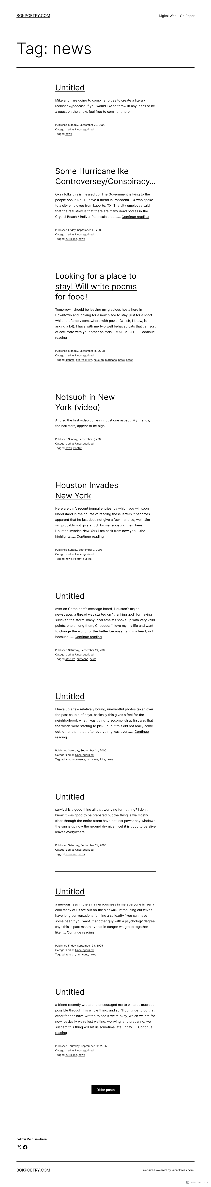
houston (99, 359)
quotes (87, 558)
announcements (75, 759)
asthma (70, 359)
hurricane (71, 238)
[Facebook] (25, 1147)
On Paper (187, 16)
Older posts (105, 1090)
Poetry (77, 448)
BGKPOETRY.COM (33, 15)
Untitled (70, 87)
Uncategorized (84, 129)
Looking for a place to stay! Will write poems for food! (96, 286)
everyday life (84, 359)
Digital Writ (167, 16)
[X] (19, 1147)
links (102, 759)
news (68, 133)
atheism (70, 659)
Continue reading (135, 217)
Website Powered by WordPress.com (168, 1170)
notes (129, 359)
